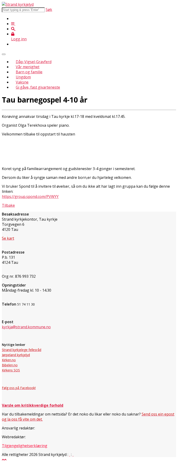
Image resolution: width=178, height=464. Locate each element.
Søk (49, 9)
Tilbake (8, 205)
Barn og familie (29, 71)
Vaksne (22, 82)
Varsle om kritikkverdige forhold (32, 405)
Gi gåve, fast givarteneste (38, 87)
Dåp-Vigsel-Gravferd (33, 61)
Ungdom (23, 77)
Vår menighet (27, 66)
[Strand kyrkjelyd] (18, 4)
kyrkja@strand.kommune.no (26, 326)
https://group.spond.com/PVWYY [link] (30, 196)
